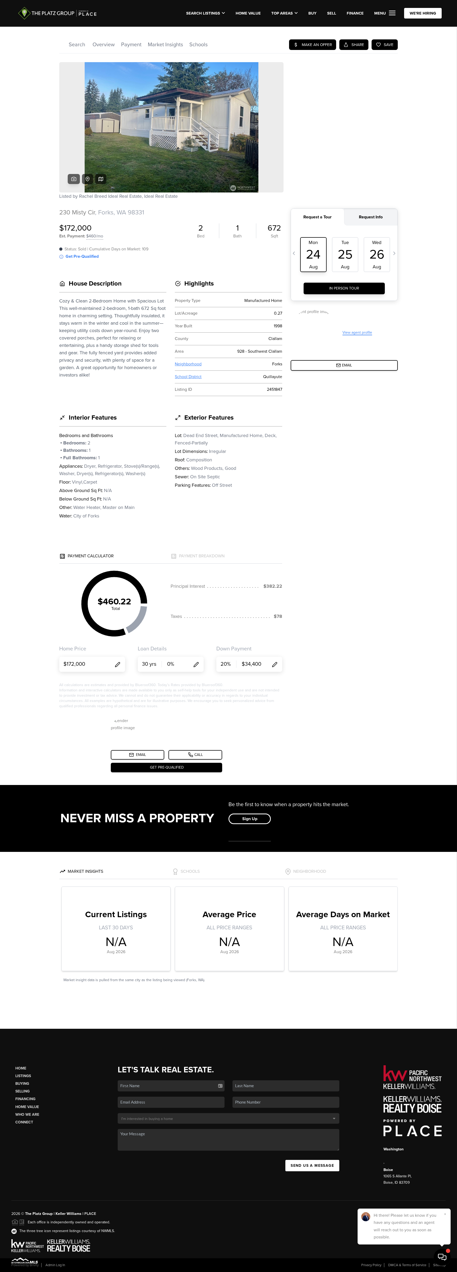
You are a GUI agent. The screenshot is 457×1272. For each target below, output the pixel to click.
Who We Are (27, 1114)
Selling (22, 1091)
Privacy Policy (371, 1265)
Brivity (34, 1265)
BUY (312, 13)
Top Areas (282, 13)
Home (20, 1068)
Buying (22, 1083)
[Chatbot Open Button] (442, 1257)
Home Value (248, 13)
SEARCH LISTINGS (203, 13)
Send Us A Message (312, 1165)
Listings (23, 1076)
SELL (331, 13)
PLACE (90, 1213)
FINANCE (355, 13)
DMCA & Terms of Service (407, 1265)
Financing (25, 1099)
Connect (24, 1122)
